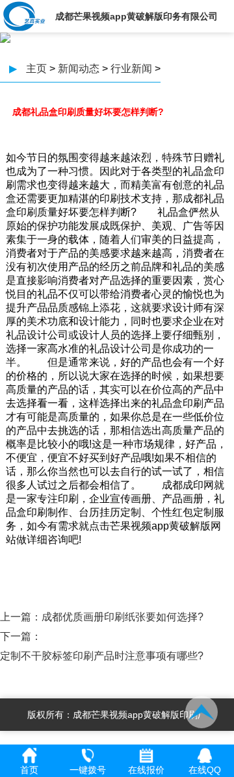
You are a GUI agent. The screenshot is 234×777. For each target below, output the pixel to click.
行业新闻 (131, 68)
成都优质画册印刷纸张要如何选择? (122, 616)
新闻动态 (78, 68)
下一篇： (21, 636)
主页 (36, 68)
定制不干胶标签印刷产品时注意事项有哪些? (101, 655)
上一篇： (21, 616)
